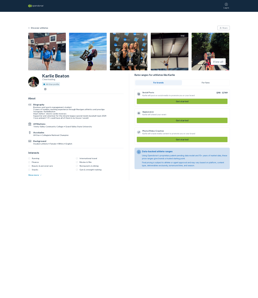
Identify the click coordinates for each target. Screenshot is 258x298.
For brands (158, 82)
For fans (206, 82)
